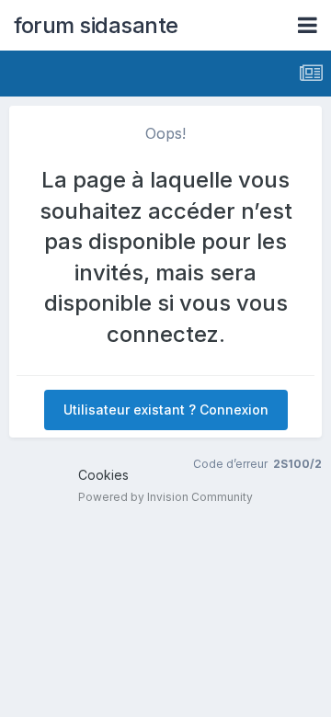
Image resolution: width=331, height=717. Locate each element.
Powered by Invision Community (165, 497)
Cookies (103, 475)
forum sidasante (96, 25)
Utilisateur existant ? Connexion (165, 409)
